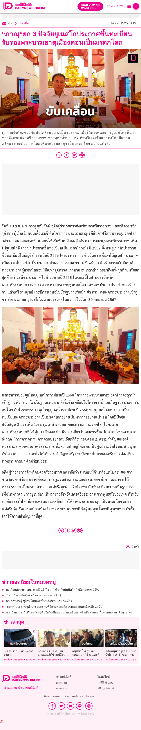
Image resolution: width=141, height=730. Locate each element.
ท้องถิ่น (24, 23)
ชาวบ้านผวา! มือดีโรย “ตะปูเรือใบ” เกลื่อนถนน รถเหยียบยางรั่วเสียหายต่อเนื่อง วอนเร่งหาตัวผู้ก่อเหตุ (69, 612)
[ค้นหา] (136, 6)
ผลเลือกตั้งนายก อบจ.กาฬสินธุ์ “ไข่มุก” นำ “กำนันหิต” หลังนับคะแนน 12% (52, 589)
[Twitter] (73, 530)
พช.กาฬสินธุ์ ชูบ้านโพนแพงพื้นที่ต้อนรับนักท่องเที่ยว (39, 601)
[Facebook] (67, 530)
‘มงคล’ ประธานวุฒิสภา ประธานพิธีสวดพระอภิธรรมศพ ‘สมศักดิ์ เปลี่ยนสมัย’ (54, 606)
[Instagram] (89, 706)
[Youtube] (70, 706)
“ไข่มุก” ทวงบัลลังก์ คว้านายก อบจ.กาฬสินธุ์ (33, 595)
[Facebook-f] (52, 706)
